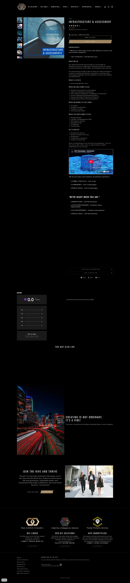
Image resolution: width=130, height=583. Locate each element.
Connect (98, 7)
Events (65, 7)
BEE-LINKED (44, 7)
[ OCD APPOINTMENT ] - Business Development (87, 210)
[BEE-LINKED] (32, 522)
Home (70, 18)
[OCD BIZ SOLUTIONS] (65, 522)
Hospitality (75, 7)
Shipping (71, 29)
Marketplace (55, 7)
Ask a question (90, 272)
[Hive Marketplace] (97, 522)
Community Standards (23, 571)
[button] (32, 309)
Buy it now (90, 41)
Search (19, 557)
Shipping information (91, 269)
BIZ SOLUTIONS (33, 7)
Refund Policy (21, 566)
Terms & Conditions (22, 559)
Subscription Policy (22, 568)
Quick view (28, 372)
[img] (73, 26)
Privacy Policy (21, 562)
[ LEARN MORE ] (32, 546)
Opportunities (87, 7)
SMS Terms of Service (23, 573)
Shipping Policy (21, 564)
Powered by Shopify (65, 577)
